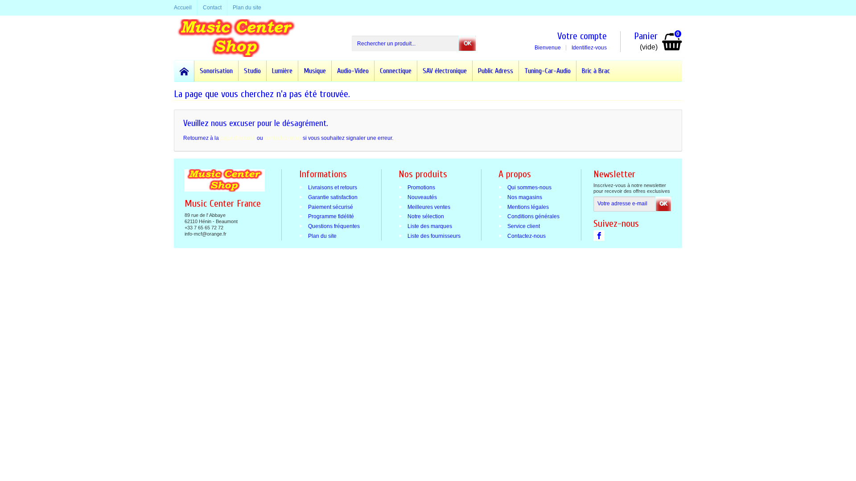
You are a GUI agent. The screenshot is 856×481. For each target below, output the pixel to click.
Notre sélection (425, 216)
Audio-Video (353, 71)
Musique (315, 71)
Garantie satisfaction (333, 197)
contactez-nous (282, 138)
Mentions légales (528, 207)
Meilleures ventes (428, 207)
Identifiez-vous (589, 47)
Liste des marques (429, 226)
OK (467, 43)
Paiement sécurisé (330, 207)
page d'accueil (237, 138)
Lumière (282, 71)
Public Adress (495, 71)
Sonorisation (216, 71)
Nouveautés (422, 197)
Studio (252, 71)
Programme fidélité (331, 216)
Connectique (396, 71)
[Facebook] (599, 235)
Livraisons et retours (332, 187)
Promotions (421, 187)
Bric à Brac (596, 71)
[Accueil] (184, 71)
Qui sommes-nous (529, 187)
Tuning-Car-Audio (547, 71)
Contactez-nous (526, 236)
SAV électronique (445, 71)
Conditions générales (533, 216)
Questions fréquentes (334, 226)
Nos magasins (524, 197)
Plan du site (322, 236)
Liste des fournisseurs (434, 236)
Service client (523, 226)
